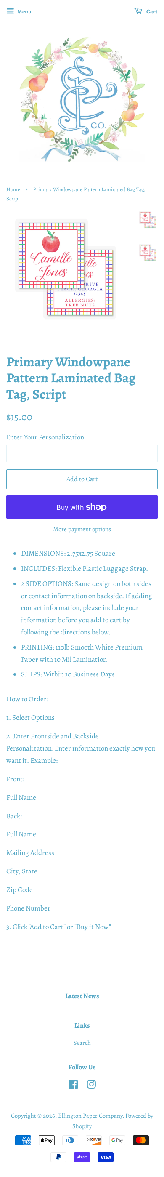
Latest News (82, 996)
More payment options (82, 529)
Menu (24, 12)
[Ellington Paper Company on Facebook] (73, 1086)
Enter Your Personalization (45, 437)
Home (13, 189)
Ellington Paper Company (90, 1115)
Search (82, 1043)
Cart (151, 12)
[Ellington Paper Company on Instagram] (91, 1086)
